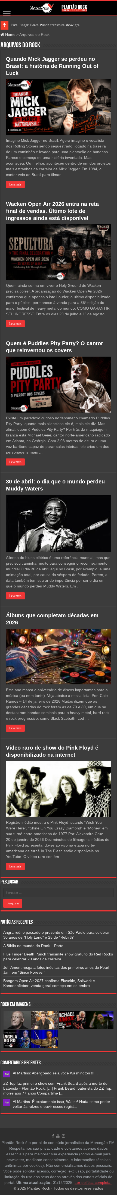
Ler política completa (93, 1182)
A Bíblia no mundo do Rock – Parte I (34, 946)
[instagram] (63, 1136)
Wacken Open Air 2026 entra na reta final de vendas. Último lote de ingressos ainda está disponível (52, 211)
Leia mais (15, 184)
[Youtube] (58, 1136)
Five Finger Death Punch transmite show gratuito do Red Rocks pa (62, 25)
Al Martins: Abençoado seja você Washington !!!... (55, 1073)
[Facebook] (53, 1136)
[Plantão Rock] (58, 8)
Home (10, 34)
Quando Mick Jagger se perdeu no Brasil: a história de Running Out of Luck (52, 66)
